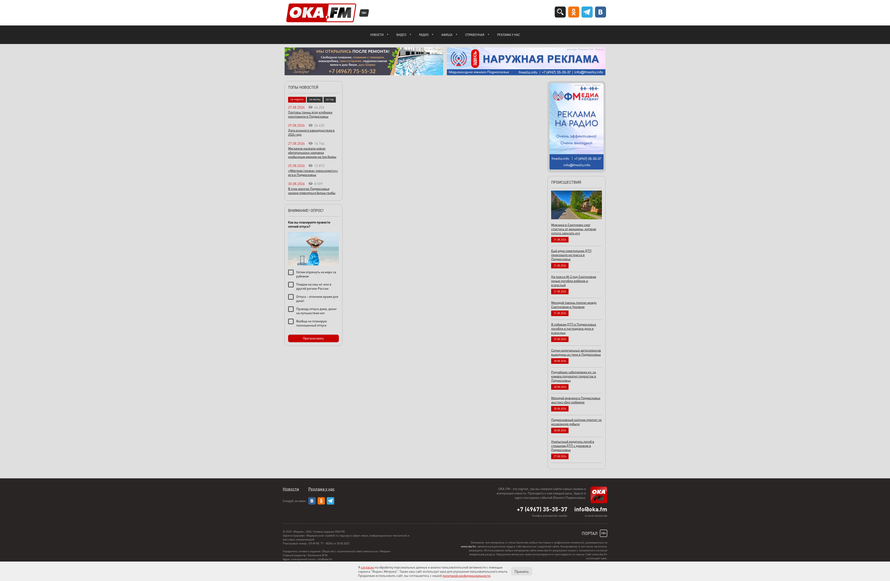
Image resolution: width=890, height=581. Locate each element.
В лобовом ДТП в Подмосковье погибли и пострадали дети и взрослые (573, 328)
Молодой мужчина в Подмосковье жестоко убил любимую (575, 400)
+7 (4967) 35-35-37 (542, 509)
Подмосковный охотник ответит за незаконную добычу (576, 422)
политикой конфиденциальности (466, 575)
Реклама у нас (508, 35)
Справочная (474, 35)
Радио (424, 35)
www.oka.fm (468, 546)
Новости (377, 35)
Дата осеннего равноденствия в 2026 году (311, 132)
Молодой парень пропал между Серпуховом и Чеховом (574, 304)
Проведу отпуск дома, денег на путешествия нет (316, 311)
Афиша (446, 35)
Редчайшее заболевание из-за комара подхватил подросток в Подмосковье (573, 376)
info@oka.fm (590, 509)
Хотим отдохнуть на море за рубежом (316, 274)
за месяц (314, 99)
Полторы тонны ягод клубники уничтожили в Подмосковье (310, 114)
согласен (367, 567)
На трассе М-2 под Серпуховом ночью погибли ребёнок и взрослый (573, 280)
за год (330, 99)
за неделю (297, 99)
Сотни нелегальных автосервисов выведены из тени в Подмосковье (576, 352)
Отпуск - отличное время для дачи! (317, 298)
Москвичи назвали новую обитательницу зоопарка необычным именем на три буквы (312, 152)
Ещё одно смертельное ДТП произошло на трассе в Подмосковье (571, 254)
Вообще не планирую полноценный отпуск (311, 323)
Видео (401, 35)
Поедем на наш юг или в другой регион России (313, 286)
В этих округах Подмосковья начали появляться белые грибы (311, 190)
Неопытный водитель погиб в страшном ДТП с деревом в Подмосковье (572, 445)
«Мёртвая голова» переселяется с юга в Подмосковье (313, 172)
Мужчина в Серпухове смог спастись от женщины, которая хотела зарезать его (573, 229)
